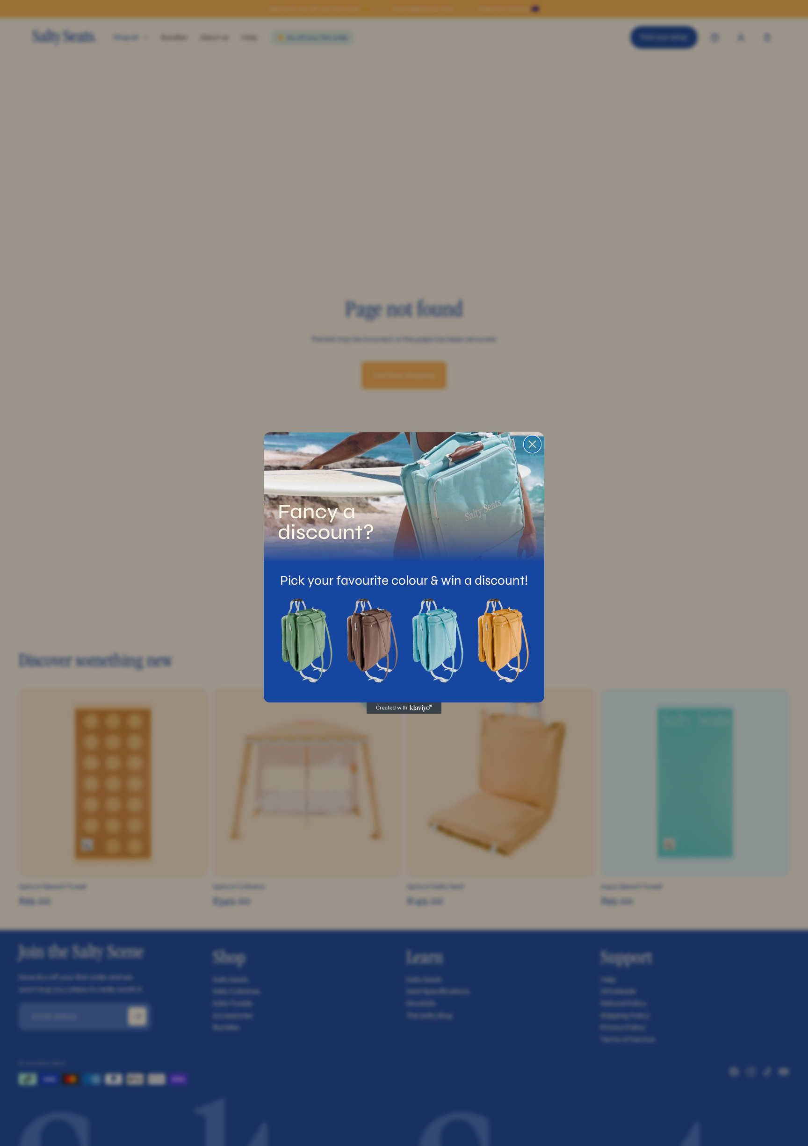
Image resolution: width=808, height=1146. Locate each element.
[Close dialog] (532, 444)
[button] (306, 641)
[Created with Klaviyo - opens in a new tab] (404, 708)
